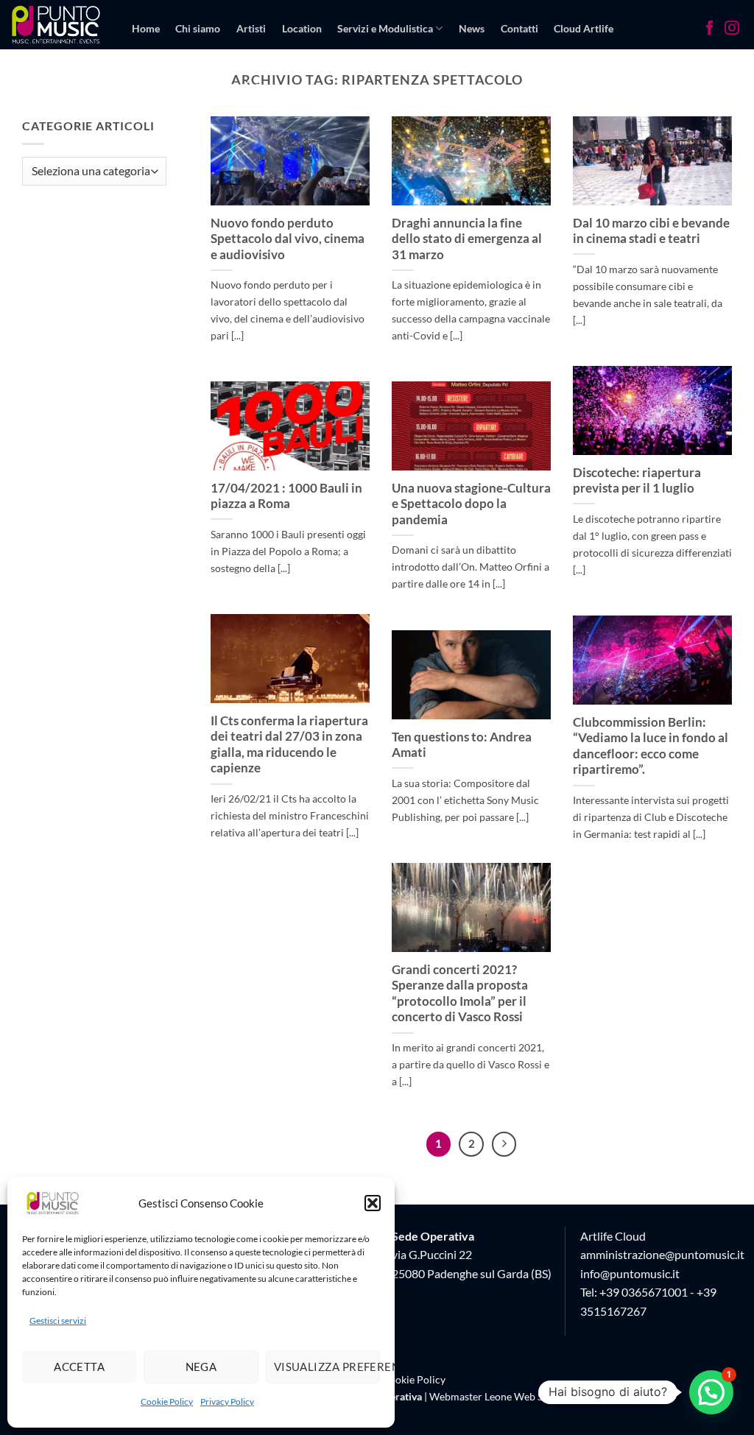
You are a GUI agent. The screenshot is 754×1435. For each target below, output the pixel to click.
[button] (372, 1203)
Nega (201, 1366)
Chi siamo (197, 28)
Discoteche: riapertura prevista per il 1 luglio (637, 480)
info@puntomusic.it (630, 1273)
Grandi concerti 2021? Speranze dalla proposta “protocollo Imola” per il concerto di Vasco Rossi (460, 993)
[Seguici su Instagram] (732, 29)
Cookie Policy (167, 1401)
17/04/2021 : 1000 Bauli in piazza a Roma (286, 496)
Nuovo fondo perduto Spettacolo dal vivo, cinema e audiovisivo (287, 239)
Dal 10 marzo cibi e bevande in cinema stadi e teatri (651, 231)
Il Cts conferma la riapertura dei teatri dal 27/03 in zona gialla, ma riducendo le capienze (289, 744)
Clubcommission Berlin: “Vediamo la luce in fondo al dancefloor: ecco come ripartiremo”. (650, 746)
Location (302, 28)
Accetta (79, 1366)
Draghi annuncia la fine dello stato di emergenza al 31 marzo (467, 239)
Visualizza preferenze (327, 1366)
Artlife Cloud (613, 1236)
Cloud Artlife (583, 28)
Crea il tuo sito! (167, 85)
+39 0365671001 (643, 1292)
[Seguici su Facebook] (709, 29)
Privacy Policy (227, 1401)
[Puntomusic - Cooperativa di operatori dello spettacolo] (56, 24)
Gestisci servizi (57, 1320)
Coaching (238, 85)
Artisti (251, 28)
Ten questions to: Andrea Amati (462, 745)
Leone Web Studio (526, 1396)
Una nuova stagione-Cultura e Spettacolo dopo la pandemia (471, 504)
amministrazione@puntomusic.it (662, 1254)
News (472, 28)
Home (146, 28)
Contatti (519, 28)
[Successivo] (504, 1144)
